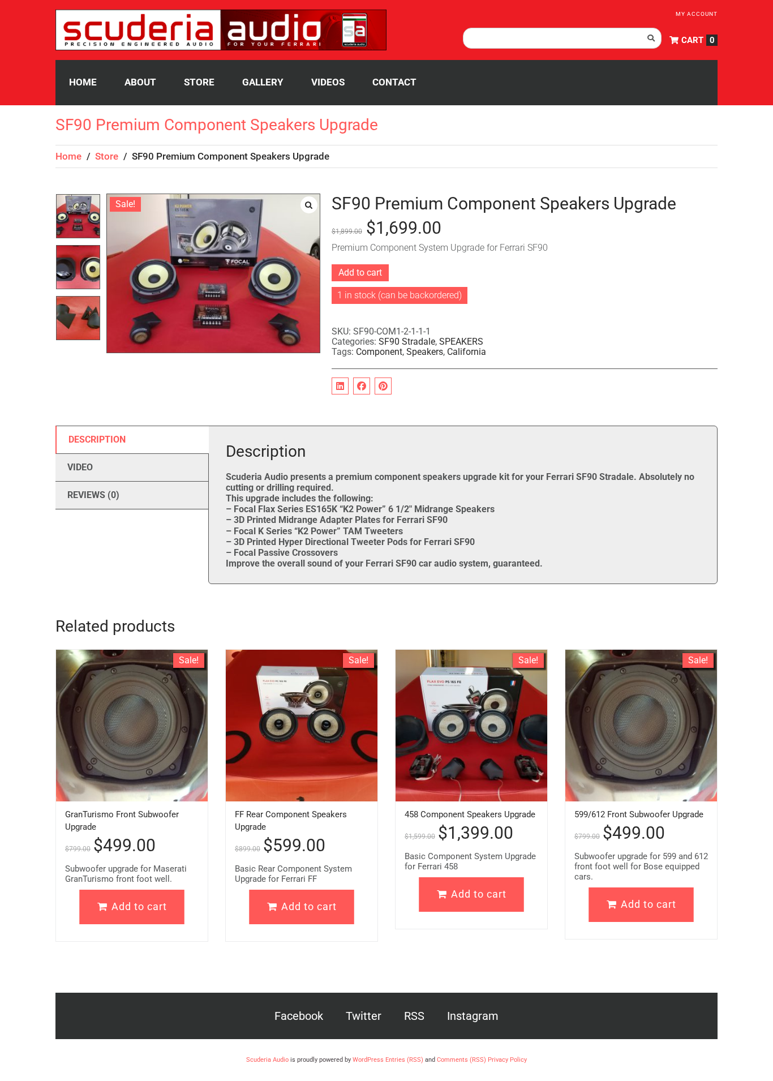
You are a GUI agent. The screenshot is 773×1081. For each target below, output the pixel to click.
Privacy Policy (507, 1059)
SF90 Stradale (407, 341)
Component (379, 351)
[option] (78, 219)
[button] (308, 204)
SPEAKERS (461, 341)
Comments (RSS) (461, 1059)
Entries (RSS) (404, 1059)
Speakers (424, 351)
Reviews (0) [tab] (93, 495)
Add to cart (360, 272)
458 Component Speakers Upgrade (470, 814)
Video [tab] (80, 467)
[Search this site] (562, 38)
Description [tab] (97, 439)
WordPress (368, 1059)
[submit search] (651, 38)
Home (68, 156)
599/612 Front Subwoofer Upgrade (638, 814)
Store (106, 156)
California (466, 351)
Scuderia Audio (267, 1059)
